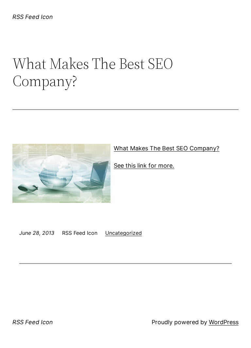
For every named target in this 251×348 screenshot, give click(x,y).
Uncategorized (123, 233)
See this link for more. (144, 165)
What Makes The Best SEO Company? (166, 148)
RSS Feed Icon (32, 16)
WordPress (224, 322)
